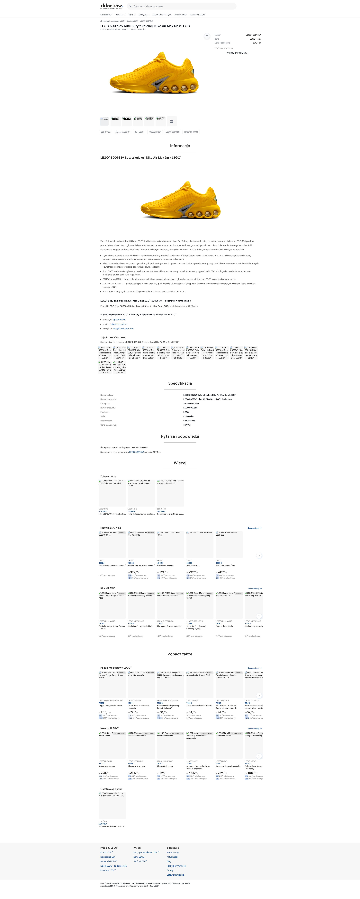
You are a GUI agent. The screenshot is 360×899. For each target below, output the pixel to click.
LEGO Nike (255, 39)
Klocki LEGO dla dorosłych (113, 865)
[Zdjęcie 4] (138, 121)
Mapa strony (173, 852)
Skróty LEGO (140, 861)
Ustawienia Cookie (175, 875)
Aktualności (172, 857)
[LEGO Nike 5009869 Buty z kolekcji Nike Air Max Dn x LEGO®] (105, 352)
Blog (169, 861)
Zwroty (170, 870)
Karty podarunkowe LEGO (146, 852)
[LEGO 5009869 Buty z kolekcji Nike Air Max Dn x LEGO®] (119, 352)
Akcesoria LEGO (197, 14)
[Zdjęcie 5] (149, 121)
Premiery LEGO (108, 870)
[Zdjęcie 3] (127, 121)
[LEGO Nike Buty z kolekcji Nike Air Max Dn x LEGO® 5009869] (163, 352)
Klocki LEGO (106, 14)
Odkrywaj (143, 15)
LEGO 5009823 (172, 132)
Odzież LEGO (132, 21)
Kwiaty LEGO (181, 14)
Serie (131, 15)
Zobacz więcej (253, 528)
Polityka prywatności (176, 866)
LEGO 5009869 (136, 452)
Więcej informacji (237, 53)
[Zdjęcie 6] (161, 121)
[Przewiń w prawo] (259, 555)
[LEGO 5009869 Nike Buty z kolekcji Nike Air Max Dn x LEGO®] (149, 352)
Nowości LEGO (108, 856)
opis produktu (119, 319)
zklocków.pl (105, 21)
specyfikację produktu (123, 328)
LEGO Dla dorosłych (162, 14)
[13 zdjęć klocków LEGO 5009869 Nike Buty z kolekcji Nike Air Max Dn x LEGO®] (172, 121)
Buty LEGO (139, 132)
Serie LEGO (139, 856)
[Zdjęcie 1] (104, 121)
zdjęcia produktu (118, 324)
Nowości (119, 15)
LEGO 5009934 (191, 132)
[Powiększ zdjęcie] (153, 73)
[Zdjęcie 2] (116, 121)
